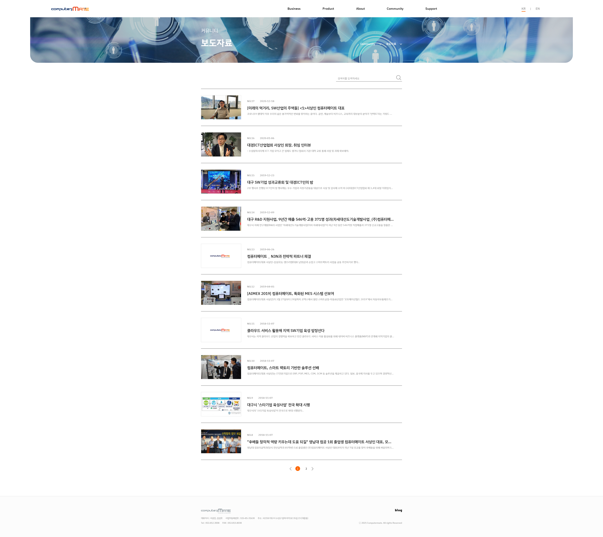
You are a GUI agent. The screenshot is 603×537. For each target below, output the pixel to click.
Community (395, 8)
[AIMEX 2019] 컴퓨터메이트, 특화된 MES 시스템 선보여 (290, 293)
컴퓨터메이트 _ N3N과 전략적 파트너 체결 (279, 256)
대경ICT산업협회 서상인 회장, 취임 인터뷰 (279, 145)
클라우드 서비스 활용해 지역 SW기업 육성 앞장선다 (285, 330)
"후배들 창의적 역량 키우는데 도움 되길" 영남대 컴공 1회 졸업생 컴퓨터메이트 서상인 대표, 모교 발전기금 (320, 442)
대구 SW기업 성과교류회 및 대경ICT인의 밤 (280, 182)
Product (328, 8)
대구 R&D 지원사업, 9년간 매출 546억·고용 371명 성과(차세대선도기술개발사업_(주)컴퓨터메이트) (320, 219)
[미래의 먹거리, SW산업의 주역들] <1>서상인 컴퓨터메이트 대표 (296, 108)
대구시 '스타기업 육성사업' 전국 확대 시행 (278, 405)
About (360, 8)
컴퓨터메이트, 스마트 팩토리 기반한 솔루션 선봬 (283, 368)
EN (538, 8)
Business (294, 8)
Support (431, 8)
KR (524, 8)
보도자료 (391, 44)
